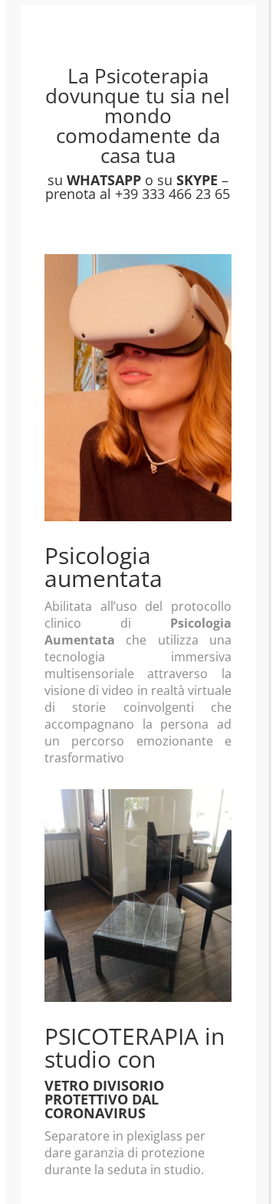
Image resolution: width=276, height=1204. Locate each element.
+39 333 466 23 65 (172, 193)
